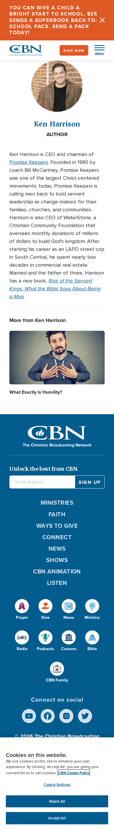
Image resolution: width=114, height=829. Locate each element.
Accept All (56, 818)
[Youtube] (29, 716)
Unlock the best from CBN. (43, 468)
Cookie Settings (57, 784)
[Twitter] (85, 716)
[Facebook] (48, 716)
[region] (57, 783)
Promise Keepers (28, 162)
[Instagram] (66, 716)
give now (73, 50)
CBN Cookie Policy (73, 773)
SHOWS (57, 560)
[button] (96, 50)
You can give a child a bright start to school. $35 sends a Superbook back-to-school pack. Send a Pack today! (53, 20)
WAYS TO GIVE (57, 525)
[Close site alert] (102, 20)
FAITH (57, 514)
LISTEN (57, 582)
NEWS (57, 548)
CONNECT (57, 537)
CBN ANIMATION (57, 571)
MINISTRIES (57, 502)
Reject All (57, 801)
